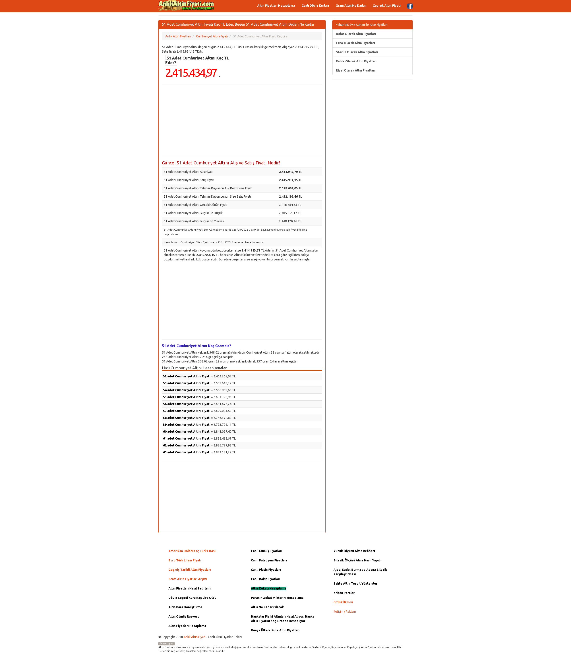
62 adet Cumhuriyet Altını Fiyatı (186, 445)
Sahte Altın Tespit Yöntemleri (355, 583)
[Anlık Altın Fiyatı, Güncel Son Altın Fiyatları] (186, 5)
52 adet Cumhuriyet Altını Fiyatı (186, 376)
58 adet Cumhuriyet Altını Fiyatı (186, 418)
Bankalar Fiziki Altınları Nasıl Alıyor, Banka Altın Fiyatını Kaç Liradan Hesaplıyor (282, 619)
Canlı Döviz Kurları (315, 5)
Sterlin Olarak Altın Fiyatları (357, 52)
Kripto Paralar (344, 593)
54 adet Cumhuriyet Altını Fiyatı (186, 390)
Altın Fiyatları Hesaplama (276, 5)
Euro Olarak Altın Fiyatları (355, 43)
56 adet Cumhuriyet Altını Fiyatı (186, 404)
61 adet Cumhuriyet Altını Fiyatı (186, 438)
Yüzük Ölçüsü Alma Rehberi (354, 551)
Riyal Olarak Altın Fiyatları (355, 70)
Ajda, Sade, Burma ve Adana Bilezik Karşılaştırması (360, 572)
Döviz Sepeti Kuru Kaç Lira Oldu (192, 598)
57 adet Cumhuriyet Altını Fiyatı (186, 411)
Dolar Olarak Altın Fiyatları (356, 34)
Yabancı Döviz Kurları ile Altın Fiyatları (361, 25)
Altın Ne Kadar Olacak (267, 607)
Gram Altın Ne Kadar (351, 5)
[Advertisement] (242, 120)
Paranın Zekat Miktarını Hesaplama (277, 598)
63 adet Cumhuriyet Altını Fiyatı (186, 452)
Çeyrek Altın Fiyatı (387, 5)
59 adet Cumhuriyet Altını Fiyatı (186, 424)
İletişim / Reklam (344, 611)
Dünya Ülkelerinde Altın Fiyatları (275, 630)
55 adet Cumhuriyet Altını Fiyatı (186, 397)
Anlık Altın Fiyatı (194, 637)
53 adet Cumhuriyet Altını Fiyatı (186, 383)
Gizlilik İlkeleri (343, 602)
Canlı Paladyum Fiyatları (269, 560)
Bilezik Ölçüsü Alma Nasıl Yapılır (357, 560)
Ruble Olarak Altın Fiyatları (356, 61)
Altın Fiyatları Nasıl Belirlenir (190, 588)
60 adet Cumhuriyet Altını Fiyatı (186, 431)
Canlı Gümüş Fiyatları (266, 551)
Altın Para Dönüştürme (185, 607)
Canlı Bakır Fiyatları (265, 579)
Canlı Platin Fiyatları (266, 569)
